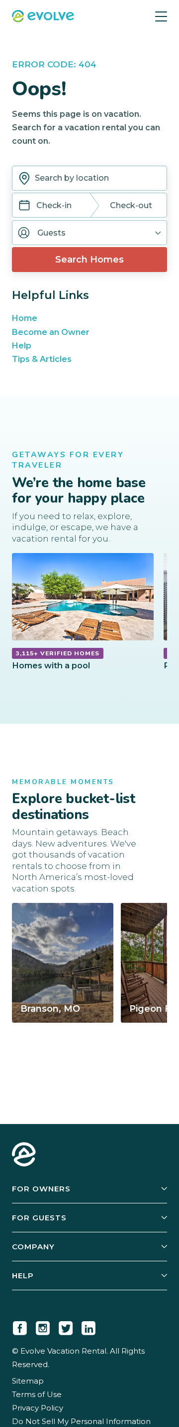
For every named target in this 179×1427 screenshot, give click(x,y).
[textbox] (89, 178)
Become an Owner (51, 332)
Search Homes (89, 259)
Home (24, 318)
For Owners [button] (41, 1188)
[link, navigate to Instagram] (43, 1326)
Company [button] (33, 1246)
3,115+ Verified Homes (57, 653)
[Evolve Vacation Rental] (43, 17)
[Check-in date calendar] (24, 206)
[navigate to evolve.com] (24, 1155)
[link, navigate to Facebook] (20, 1326)
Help (21, 345)
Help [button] (23, 1275)
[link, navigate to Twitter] (66, 1326)
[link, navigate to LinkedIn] (88, 1326)
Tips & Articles (42, 359)
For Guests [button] (39, 1217)
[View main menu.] (161, 16)
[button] (89, 232)
